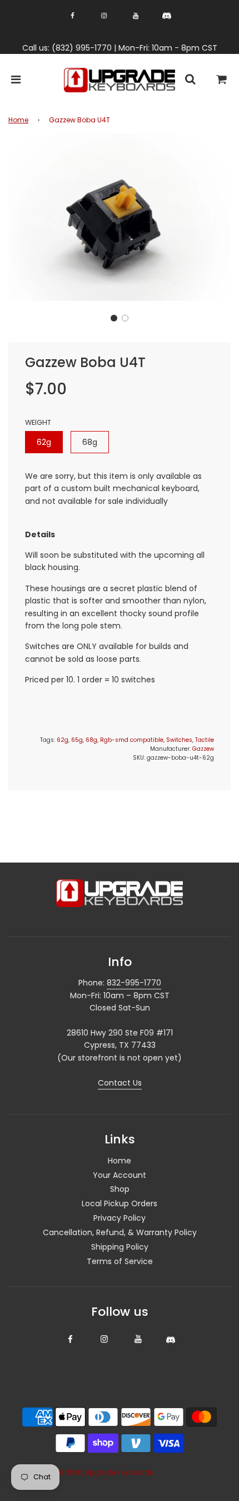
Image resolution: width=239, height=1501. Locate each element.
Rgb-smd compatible (131, 740)
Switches (179, 740)
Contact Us (120, 1082)
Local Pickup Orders (119, 1203)
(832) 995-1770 (82, 47)
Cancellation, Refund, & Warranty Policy (120, 1232)
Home (18, 120)
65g (77, 740)
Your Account (119, 1175)
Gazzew (203, 749)
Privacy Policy (119, 1217)
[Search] (190, 80)
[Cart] (221, 80)
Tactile (204, 740)
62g (44, 442)
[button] (114, 318)
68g (89, 442)
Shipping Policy (119, 1246)
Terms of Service (120, 1261)
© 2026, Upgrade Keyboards (105, 1472)
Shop (120, 1189)
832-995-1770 (134, 982)
